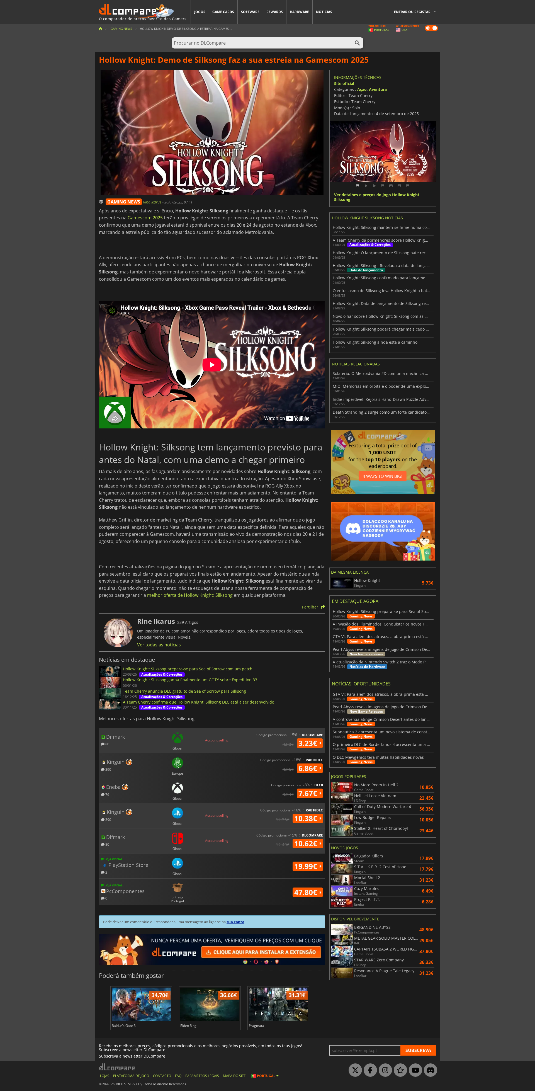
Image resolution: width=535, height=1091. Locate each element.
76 (106, 794)
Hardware (299, 11)
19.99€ (306, 866)
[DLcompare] (117, 1066)
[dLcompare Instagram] (384, 1070)
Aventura (378, 89)
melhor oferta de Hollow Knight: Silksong (190, 595)
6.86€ (308, 768)
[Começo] (100, 28)
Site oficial (344, 83)
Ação (362, 89)
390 (107, 769)
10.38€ (306, 818)
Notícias (324, 11)
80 (106, 744)
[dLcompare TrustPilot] (399, 1070)
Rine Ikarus (152, 202)
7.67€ (308, 793)
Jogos (199, 11)
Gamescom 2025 (145, 218)
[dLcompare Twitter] (354, 1070)
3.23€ (308, 743)
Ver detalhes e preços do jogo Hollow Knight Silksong (376, 197)
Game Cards (223, 11)
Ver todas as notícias (159, 645)
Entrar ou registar (412, 11)
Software (250, 11)
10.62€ (306, 843)
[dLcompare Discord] (429, 1070)
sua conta (235, 921)
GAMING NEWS (123, 202)
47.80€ (306, 892)
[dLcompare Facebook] (369, 1070)
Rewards (274, 11)
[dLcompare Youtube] (414, 1070)
